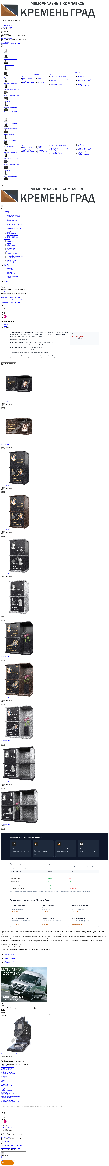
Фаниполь (18, 1106)
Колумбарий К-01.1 (5, 401)
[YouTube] (4, 310)
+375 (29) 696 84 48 (7, 27)
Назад (9, 212)
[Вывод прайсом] (3, 364)
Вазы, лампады (41, 83)
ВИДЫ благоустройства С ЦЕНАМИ (10, 1096)
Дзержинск (24, 1106)
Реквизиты (80, 77)
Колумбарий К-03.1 (5, 656)
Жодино (3, 1106)
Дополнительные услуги (84, 80)
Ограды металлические (28, 82)
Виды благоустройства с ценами (59, 76)
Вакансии (80, 84)
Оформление (37, 74)
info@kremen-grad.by (6, 42)
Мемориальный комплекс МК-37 (9, 1053)
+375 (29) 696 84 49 (7, 26)
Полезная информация (83, 81)
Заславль (48, 1106)
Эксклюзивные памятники (10, 54)
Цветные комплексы (9, 65)
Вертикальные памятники (10, 107)
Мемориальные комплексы (10, 59)
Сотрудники (81, 76)
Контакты (92, 79)
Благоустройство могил (54, 74)
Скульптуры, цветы (42, 82)
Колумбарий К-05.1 (5, 824)
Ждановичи (30, 1106)
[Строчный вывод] (2, 364)
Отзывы (80, 83)
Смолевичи (8, 1106)
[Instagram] (4, 307)
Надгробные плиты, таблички (11, 95)
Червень (56, 1106)
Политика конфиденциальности (9, 1093)
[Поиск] (2, 45)
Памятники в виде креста (10, 83)
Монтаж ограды (55, 79)
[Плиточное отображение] (1, 364)
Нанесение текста (41, 79)
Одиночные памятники (10, 71)
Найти (2, 1153)
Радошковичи (36, 1106)
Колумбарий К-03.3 (5, 740)
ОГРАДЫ (3, 1077)
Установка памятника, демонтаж (59, 77)
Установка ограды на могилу (8, 1098)
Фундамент (53, 80)
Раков (52, 1106)
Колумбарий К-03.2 (5, 697)
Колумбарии (7, 101)
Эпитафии (40, 81)
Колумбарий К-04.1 (5, 781)
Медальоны (40, 78)
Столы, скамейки (55, 83)
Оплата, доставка (82, 79)
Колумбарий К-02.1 (5, 485)
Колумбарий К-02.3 (5, 573)
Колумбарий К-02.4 (5, 615)
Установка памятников (6, 1097)
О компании (81, 75)
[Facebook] (4, 305)
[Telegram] (4, 309)
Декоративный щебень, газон (58, 84)
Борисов (13, 1106)
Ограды (21, 76)
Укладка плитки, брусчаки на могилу (10, 1101)
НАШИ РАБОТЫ (5, 1094)
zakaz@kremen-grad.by (6, 38)
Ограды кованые (26, 81)
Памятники (9, 213)
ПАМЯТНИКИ (4, 1065)
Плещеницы (62, 1106)
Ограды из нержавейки (28, 79)
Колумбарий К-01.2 (5, 444)
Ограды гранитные (27, 78)
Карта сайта (4, 1092)
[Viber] (4, 312)
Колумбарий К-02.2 (5, 529)
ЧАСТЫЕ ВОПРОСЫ (83, 85)
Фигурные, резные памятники (11, 89)
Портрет (39, 77)
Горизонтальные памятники (11, 111)
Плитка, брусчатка (55, 81)
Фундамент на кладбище (7, 1100)
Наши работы (70, 79)
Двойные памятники (9, 77)
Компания (77, 72)
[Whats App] (4, 314)
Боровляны (43, 1106)
